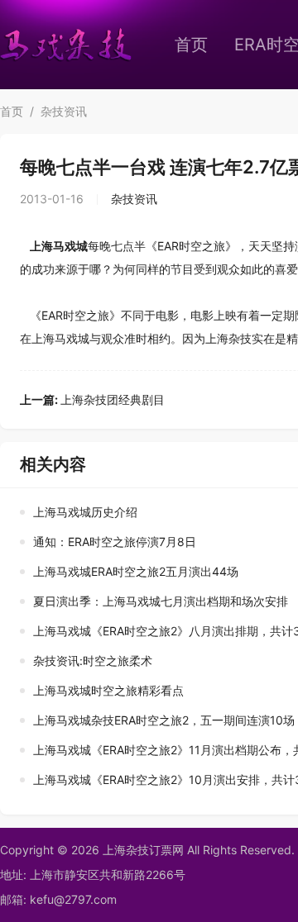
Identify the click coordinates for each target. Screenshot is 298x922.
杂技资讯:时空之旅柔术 (92, 660)
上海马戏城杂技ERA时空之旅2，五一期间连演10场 (164, 720)
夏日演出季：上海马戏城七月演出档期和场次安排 (160, 601)
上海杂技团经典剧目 (92, 399)
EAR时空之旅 (191, 246)
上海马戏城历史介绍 (85, 512)
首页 (191, 45)
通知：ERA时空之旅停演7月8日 (114, 542)
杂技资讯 (64, 111)
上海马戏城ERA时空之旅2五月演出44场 (135, 571)
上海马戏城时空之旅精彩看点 (108, 690)
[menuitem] (191, 45)
